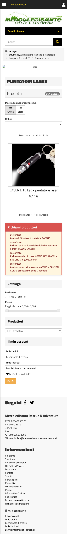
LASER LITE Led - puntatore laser (34, 190)
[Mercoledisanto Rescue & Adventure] (33, 18)
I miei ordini (12, 351)
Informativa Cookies (15, 493)
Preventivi (10, 483)
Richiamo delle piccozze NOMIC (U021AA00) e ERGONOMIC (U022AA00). (33, 257)
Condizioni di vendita (15, 462)
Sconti (8, 476)
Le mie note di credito (17, 357)
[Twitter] (32, 403)
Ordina (8, 119)
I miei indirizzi (13, 362)
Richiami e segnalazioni (17, 503)
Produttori (15, 321)
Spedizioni (10, 459)
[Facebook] (25, 403)
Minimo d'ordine (13, 486)
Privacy (9, 490)
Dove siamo (11, 469)
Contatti (9, 473)
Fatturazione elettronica (17, 500)
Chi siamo (10, 455)
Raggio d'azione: (13, 306)
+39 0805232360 (17, 434)
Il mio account (18, 341)
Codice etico (11, 497)
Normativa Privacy (14, 466)
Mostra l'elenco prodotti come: (21, 103)
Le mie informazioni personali (21, 368)
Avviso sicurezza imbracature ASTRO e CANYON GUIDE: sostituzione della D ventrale (34, 268)
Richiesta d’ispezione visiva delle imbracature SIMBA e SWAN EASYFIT (33, 247)
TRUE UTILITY (17, 296)
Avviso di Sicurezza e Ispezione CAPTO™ (30, 238)
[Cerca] (57, 42)
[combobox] (33, 330)
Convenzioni (11, 479)
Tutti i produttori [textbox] (15, 331)
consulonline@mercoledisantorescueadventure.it (33, 438)
